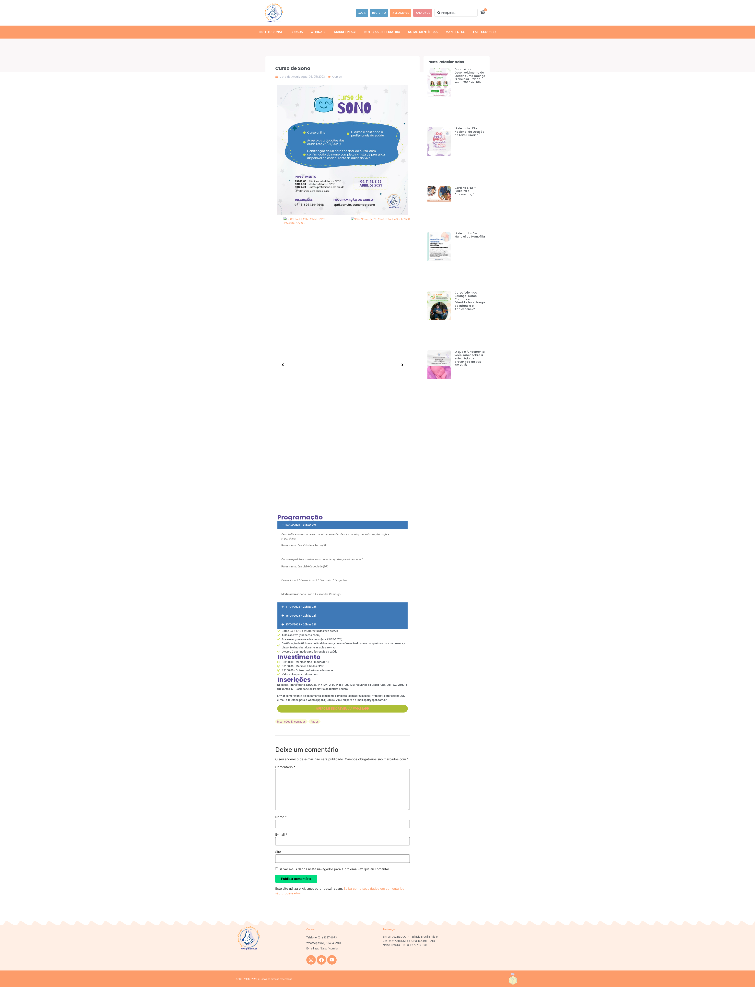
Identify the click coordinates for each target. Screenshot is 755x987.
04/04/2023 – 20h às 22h (301, 525)
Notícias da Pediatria (382, 32)
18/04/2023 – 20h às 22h (301, 615)
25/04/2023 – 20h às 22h (301, 624)
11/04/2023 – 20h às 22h (301, 606)
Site (278, 851)
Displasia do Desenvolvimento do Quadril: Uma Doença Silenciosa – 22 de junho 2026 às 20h (470, 75)
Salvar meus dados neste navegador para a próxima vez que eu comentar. (334, 869)
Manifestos (455, 32)
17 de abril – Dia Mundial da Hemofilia (470, 235)
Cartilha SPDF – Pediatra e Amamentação (465, 191)
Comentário (285, 767)
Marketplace (345, 32)
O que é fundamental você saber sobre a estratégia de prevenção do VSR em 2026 (470, 358)
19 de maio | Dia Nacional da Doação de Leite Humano (469, 131)
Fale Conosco (484, 32)
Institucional (271, 32)
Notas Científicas (423, 32)
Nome (281, 817)
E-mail (281, 834)
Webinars (318, 32)
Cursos (297, 32)
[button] (342, 525)
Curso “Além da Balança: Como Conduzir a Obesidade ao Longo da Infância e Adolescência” (470, 301)
